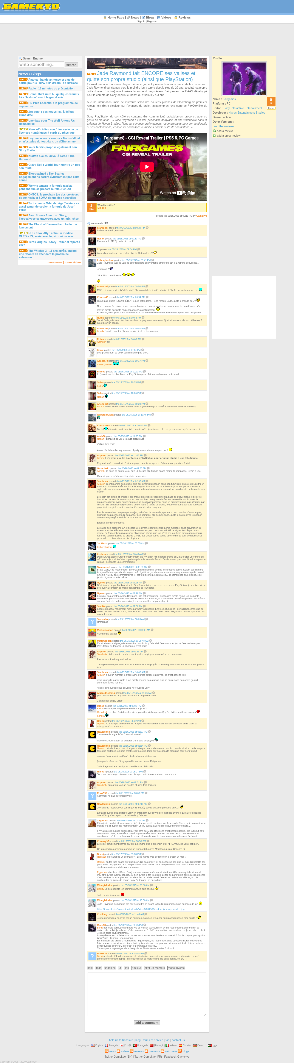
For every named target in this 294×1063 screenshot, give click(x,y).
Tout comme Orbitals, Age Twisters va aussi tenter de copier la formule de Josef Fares (49, 206)
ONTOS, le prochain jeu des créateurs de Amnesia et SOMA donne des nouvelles (49, 196)
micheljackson (105, 630)
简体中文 (159, 1045)
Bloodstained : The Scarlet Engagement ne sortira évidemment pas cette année (49, 177)
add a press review (228, 135)
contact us (178, 1040)
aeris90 (101, 436)
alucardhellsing (106, 693)
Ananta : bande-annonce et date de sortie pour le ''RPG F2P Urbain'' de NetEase (48, 81)
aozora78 (102, 361)
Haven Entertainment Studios (247, 112)
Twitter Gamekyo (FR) (148, 1056)
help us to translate (121, 1040)
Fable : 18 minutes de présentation (51, 88)
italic (98, 967)
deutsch (201, 1045)
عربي (215, 1045)
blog (138, 1040)
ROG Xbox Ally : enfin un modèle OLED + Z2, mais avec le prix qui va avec (46, 234)
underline (110, 967)
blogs (150, 17)
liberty (100, 331)
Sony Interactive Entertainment (242, 108)
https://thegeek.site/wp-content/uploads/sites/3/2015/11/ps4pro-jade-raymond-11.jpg (140, 909)
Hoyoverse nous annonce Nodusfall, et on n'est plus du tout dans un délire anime (49, 140)
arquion (101, 455)
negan (100, 238)
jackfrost (102, 543)
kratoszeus (103, 425)
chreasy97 (103, 841)
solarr (100, 382)
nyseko (101, 582)
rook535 (102, 793)
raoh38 (101, 771)
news (135, 17)
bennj (100, 721)
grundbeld (103, 468)
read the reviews (223, 126)
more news (55, 262)
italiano (173, 1045)
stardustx (102, 228)
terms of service (153, 1040)
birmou (101, 371)
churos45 (102, 297)
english (99, 1045)
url (120, 967)
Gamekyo (201, 215)
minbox (101, 207)
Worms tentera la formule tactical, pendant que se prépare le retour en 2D (46, 187)
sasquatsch (103, 567)
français (113, 1045)
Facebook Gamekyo (176, 1056)
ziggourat (102, 820)
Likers (271, 108)
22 (98, 249)
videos (166, 17)
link (127, 967)
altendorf (102, 286)
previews (154, 1051)
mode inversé (176, 967)
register (152, 21)
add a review (225, 131)
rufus (100, 317)
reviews (184, 17)
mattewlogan (104, 640)
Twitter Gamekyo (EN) (118, 1056)
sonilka (101, 606)
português (142, 1045)
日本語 (127, 1045)
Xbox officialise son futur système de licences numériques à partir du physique (48, 131)
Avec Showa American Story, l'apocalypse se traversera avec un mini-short (49, 217)
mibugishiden (105, 885)
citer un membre (155, 967)
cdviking (102, 914)
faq (167, 1040)
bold (90, 967)
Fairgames (229, 99)
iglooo (100, 706)
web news (171, 1051)
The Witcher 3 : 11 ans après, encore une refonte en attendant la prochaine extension (48, 254)
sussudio (102, 619)
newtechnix (103, 731)
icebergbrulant (105, 260)
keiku (100, 350)
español (187, 1045)
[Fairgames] (244, 95)
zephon (101, 554)
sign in (141, 21)
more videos (73, 262)
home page (116, 17)
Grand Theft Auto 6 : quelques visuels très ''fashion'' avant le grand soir (49, 95)
